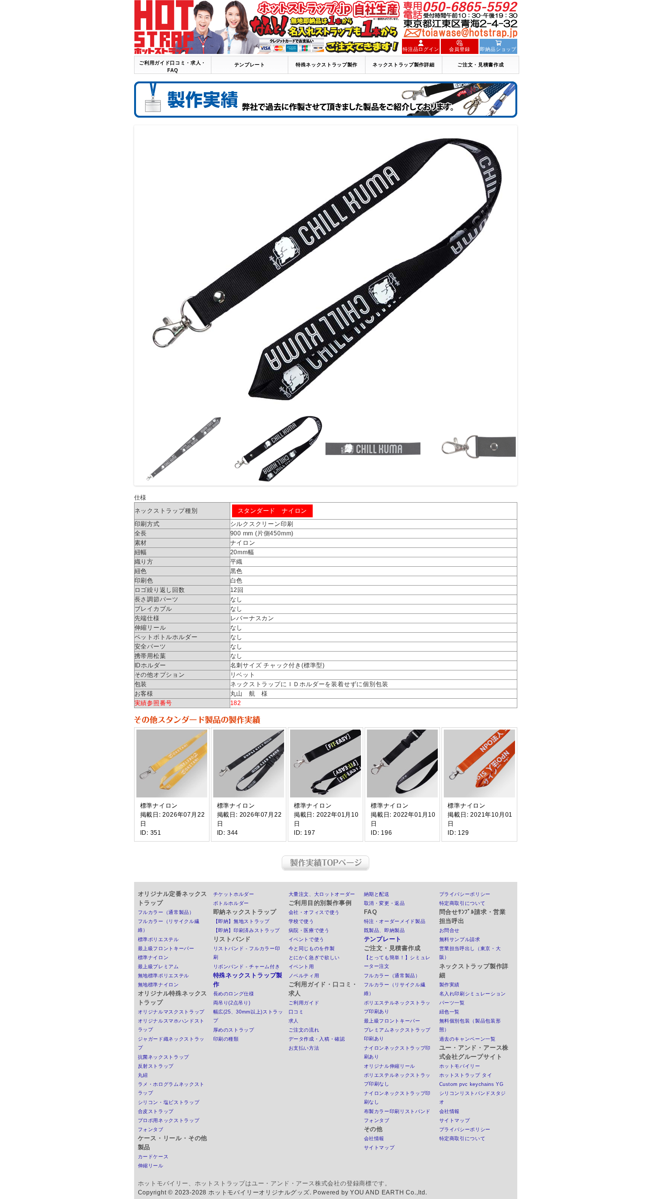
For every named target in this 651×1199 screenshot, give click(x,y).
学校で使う (301, 921)
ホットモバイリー (459, 1066)
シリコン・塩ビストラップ (169, 1102)
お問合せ (449, 930)
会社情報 (374, 1138)
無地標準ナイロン (158, 984)
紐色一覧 (449, 1012)
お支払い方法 (304, 1048)
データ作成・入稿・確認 (317, 1039)
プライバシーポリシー (465, 894)
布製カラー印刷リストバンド (397, 1111)
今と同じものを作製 (312, 948)
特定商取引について (462, 903)
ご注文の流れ (304, 1030)
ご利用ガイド (304, 1003)
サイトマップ (379, 1147)
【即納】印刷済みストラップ (246, 930)
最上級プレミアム (158, 966)
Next (527, 305)
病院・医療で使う (309, 930)
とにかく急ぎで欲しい (314, 957)
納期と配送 (377, 894)
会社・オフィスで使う (314, 912)
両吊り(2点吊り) (232, 1003)
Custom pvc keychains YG (471, 1084)
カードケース (153, 1156)
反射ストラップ (156, 1066)
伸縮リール (151, 1165)
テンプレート (249, 64)
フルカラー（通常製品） (166, 912)
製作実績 (449, 984)
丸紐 (143, 1075)
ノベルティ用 (304, 975)
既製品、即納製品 (384, 930)
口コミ (296, 1012)
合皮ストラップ (156, 1111)
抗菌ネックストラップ (163, 1057)
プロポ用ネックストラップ (169, 1120)
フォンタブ (151, 1129)
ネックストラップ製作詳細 (403, 64)
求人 (294, 1021)
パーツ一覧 (452, 1003)
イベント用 (301, 966)
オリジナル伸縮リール (390, 1066)
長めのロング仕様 (233, 994)
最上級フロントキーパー (166, 948)
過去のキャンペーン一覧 (467, 1039)
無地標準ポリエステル (163, 975)
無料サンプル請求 (459, 939)
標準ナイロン (153, 957)
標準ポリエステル (158, 939)
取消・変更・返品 (384, 903)
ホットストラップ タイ (465, 1075)
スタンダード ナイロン (272, 511)
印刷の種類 (226, 1039)
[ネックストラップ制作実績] (325, 99)
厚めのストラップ (233, 1030)
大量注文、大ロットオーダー (322, 894)
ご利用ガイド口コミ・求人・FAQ (172, 66)
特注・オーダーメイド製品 (395, 921)
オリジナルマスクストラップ (171, 1012)
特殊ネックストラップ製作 (327, 64)
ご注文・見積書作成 (480, 64)
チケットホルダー (233, 894)
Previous (124, 305)
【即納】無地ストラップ (241, 921)
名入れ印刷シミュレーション (472, 994)
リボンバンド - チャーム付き (246, 966)
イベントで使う (307, 939)
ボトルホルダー (231, 903)
